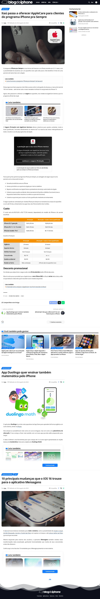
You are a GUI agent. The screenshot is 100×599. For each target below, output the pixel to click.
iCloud (4, 348)
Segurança (6, 580)
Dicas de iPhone (7, 474)
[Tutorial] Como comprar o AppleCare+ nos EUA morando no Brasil (26, 287)
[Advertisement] (84, 59)
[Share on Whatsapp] (63, 23)
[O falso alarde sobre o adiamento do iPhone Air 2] (73, 14)
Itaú (22, 296)
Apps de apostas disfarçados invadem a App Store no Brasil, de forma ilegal (85, 352)
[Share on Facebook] (59, 23)
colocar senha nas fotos (56, 533)
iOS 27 (53, 348)
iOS (16, 474)
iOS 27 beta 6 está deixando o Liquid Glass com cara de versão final (14, 119)
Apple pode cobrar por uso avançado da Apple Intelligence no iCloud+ (13, 351)
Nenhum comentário (56, 322)
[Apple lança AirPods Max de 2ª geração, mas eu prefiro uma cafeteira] (73, 22)
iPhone (19, 426)
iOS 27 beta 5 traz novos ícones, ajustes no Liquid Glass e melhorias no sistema (51, 119)
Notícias (5, 9)
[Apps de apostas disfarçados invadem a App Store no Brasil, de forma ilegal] (86, 342)
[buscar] (89, 2)
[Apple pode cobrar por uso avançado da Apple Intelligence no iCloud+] (13, 342)
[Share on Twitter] (61, 23)
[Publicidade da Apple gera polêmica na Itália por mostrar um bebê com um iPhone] (33, 111)
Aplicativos (6, 368)
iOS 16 (7, 531)
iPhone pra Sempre (14, 296)
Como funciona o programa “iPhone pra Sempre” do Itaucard (24, 81)
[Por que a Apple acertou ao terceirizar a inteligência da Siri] (73, 30)
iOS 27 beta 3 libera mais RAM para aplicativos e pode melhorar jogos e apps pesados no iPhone (62, 352)
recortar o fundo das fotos (23, 533)
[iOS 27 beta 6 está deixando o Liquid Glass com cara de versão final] (14, 111)
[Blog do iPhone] (18, 2)
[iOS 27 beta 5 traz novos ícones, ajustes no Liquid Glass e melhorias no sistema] (51, 111)
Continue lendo (50, 465)
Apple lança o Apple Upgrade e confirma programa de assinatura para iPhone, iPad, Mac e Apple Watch (36, 353)
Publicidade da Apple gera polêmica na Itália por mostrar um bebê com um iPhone (32, 119)
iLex (5, 23)
